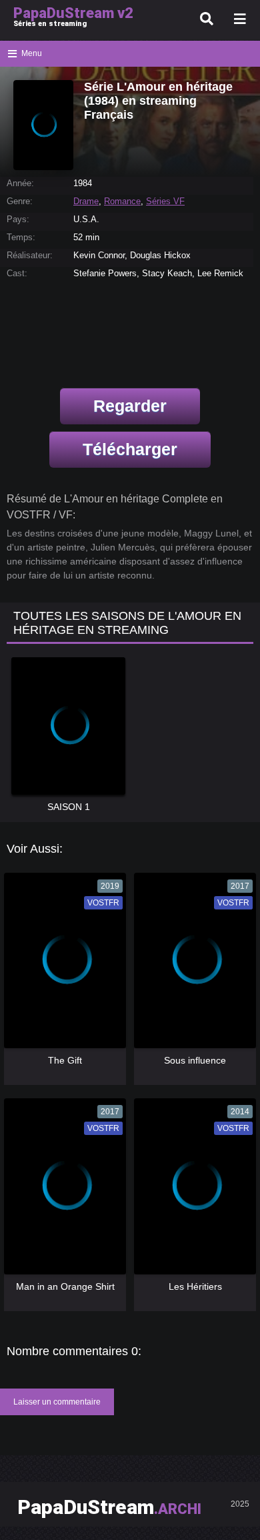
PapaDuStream (109, 1507)
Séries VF (165, 201)
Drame (86, 201)
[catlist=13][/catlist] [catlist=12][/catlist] (61, 965)
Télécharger (130, 449)
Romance (122, 201)
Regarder (130, 405)
